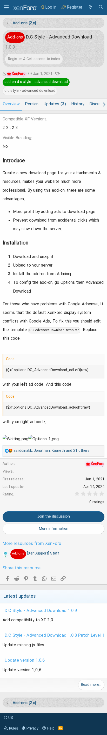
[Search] (101, 7)
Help (51, 728)
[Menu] (6, 7)
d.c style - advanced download (29, 91)
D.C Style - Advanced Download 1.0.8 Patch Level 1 (54, 635)
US (10, 718)
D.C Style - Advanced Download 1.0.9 (41, 611)
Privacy (32, 728)
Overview (11, 104)
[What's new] (90, 7)
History (77, 104)
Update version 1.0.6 (25, 660)
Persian (31, 104)
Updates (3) (55, 104)
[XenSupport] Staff (35, 553)
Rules (13, 728)
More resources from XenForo (32, 543)
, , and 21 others (52, 451)
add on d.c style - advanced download (36, 82)
